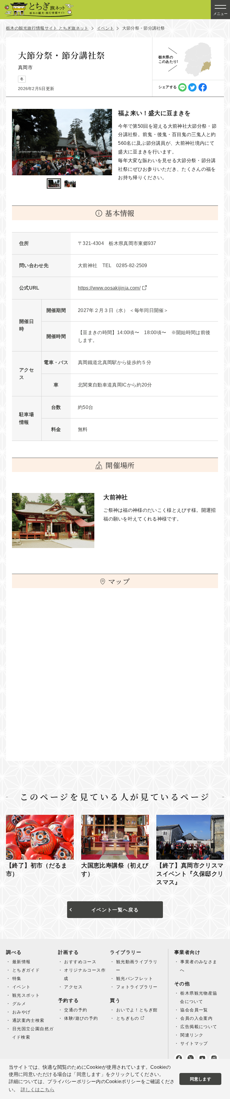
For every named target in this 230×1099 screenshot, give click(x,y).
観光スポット (26, 995)
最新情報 (21, 961)
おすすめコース (80, 961)
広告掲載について (198, 1026)
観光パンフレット (134, 978)
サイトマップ (194, 1043)
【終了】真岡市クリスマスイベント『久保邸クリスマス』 (189, 873)
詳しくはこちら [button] (38, 1089)
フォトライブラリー (137, 986)
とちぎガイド (26, 970)
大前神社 (115, 497)
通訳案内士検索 (28, 1020)
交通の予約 (75, 1009)
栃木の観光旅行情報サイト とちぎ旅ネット (47, 28)
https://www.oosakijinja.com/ (109, 287)
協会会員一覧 (194, 1009)
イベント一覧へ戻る (115, 909)
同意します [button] (200, 1079)
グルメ (19, 1003)
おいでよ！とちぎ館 (137, 1009)
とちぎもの (127, 1018)
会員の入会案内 (196, 1018)
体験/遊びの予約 (81, 1018)
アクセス (73, 986)
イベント (105, 28)
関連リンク (191, 1035)
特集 (17, 978)
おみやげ (21, 1012)
